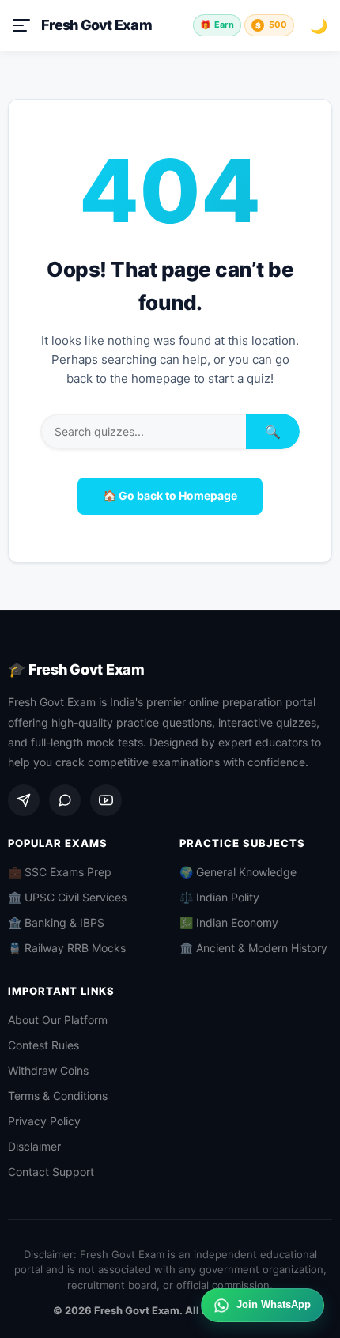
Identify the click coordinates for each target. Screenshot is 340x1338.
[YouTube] (106, 800)
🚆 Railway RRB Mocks (67, 947)
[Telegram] (24, 800)
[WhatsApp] (65, 800)
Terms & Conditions (58, 1095)
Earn (217, 24)
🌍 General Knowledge (238, 872)
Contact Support (51, 1171)
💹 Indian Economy (228, 922)
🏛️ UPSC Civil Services (67, 897)
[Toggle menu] (21, 25)
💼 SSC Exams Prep (59, 872)
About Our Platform (58, 1019)
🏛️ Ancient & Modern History (253, 947)
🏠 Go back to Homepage (170, 495)
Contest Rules (43, 1045)
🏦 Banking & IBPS (56, 922)
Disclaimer (34, 1146)
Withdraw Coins (48, 1070)
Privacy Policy (44, 1121)
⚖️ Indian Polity (219, 897)
